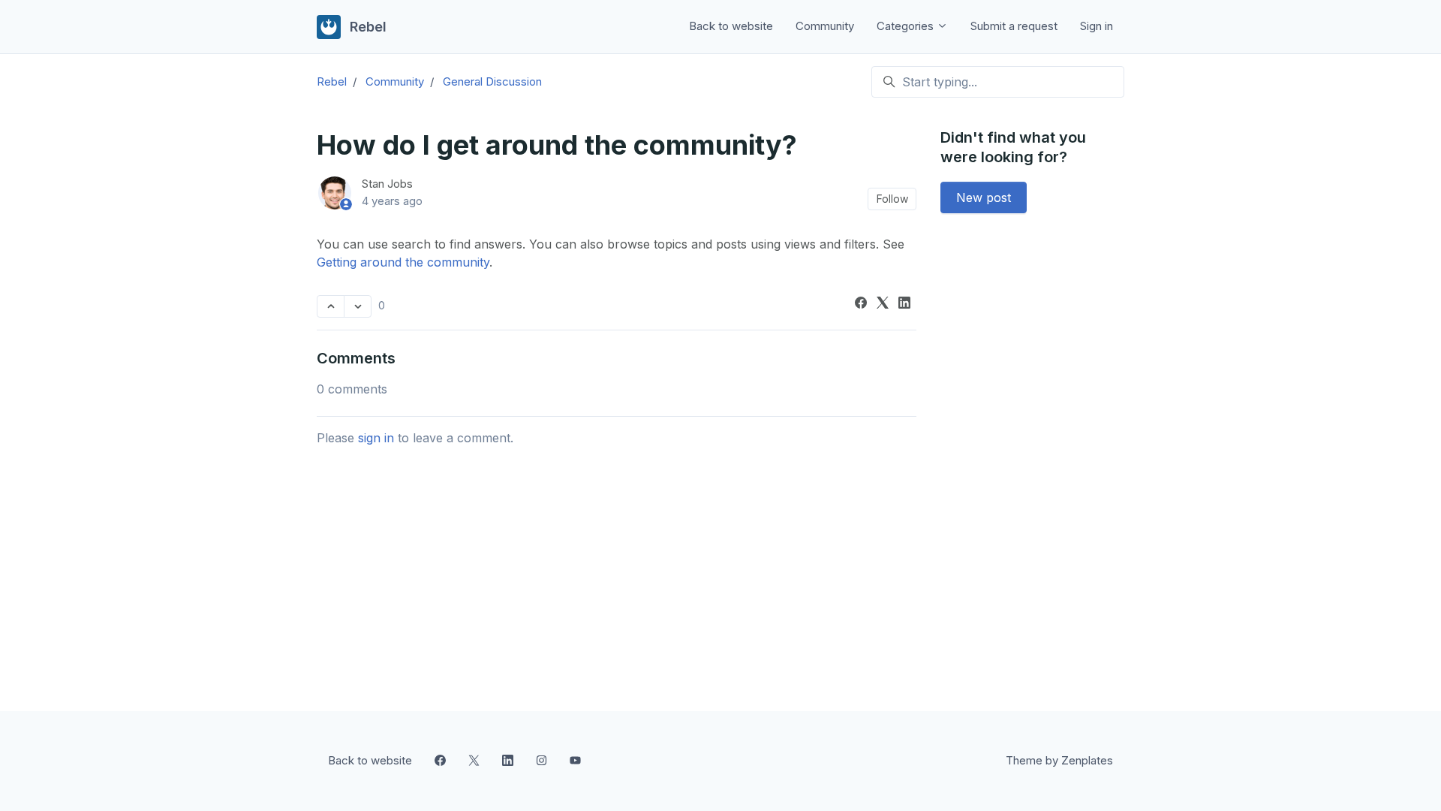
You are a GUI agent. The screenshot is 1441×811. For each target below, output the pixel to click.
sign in (376, 437)
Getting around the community (403, 262)
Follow (892, 198)
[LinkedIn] (904, 304)
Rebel (332, 81)
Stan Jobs (387, 183)
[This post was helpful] (330, 306)
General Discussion (492, 81)
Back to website (731, 26)
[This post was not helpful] (358, 306)
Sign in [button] (1096, 26)
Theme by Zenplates (1059, 759)
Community (825, 26)
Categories (907, 26)
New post (983, 197)
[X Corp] (883, 304)
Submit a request (1013, 26)
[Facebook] (861, 304)
